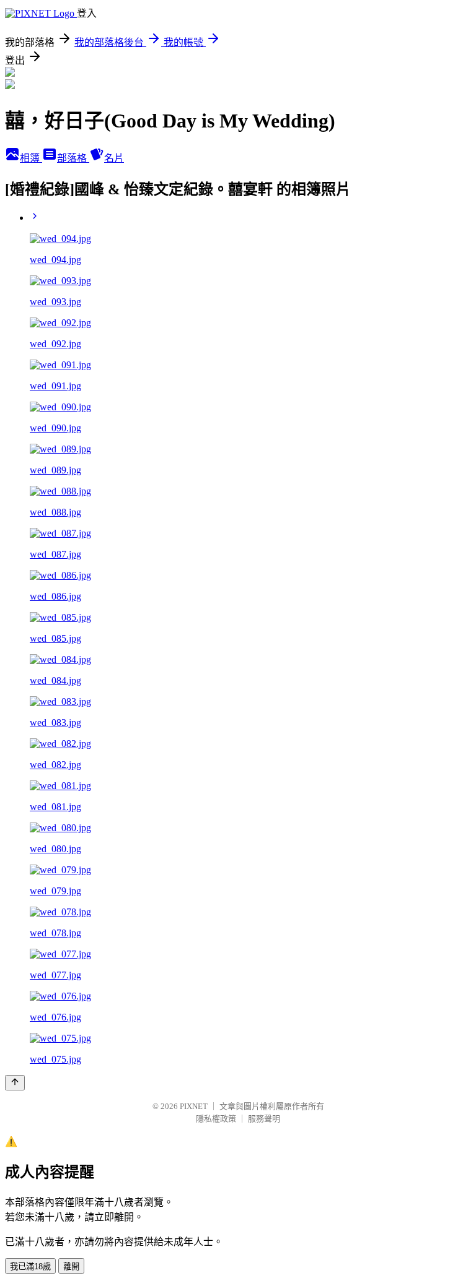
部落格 (73, 158)
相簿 (31, 158)
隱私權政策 (216, 1118)
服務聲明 (264, 1118)
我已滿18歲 (30, 1266)
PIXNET (194, 1106)
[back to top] (15, 1082)
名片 (114, 158)
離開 (71, 1266)
